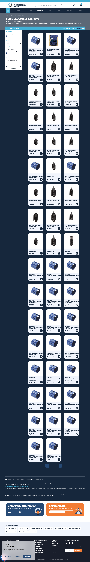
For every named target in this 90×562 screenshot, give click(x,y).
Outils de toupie (38, 548)
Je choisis (17, 556)
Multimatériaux (11, 49)
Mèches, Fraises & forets (40, 540)
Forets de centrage (11, 37)
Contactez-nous (10, 531)
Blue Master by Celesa (12, 60)
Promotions (47, 528)
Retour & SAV (22, 528)
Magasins (32, 531)
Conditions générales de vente (41, 559)
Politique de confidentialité (54, 559)
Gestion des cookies (64, 559)
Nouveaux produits (59, 528)
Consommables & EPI (39, 544)
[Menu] (8, 10)
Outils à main (37, 546)
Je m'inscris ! (69, 511)
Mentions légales (10, 528)
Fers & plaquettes (38, 550)
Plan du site (22, 531)
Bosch (9, 62)
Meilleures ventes (73, 528)
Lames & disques (38, 542)
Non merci (8, 556)
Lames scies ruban (38, 552)
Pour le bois (10, 54)
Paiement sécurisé (35, 528)
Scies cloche (11, 34)
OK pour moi (27, 556)
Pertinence (79, 28)
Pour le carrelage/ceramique (13, 51)
